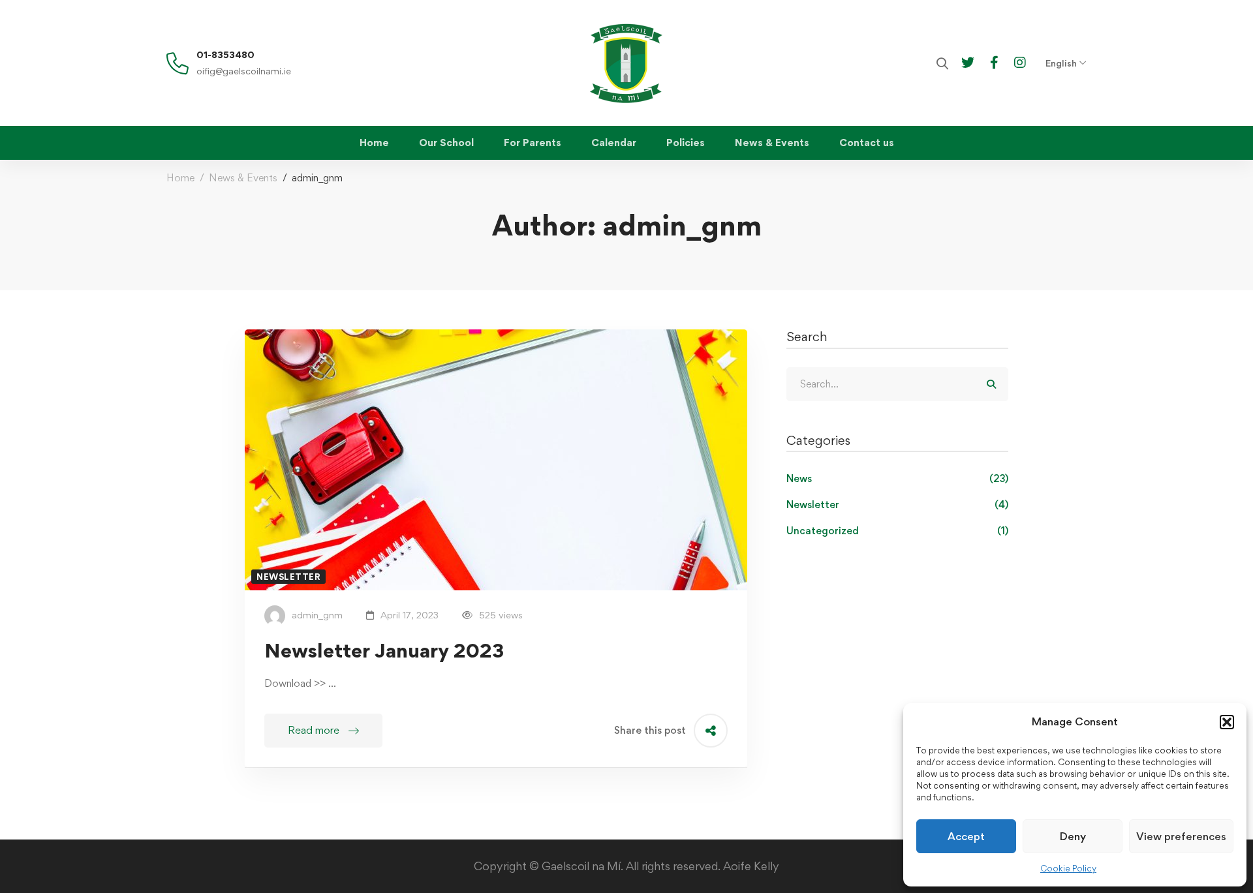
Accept (966, 836)
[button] (1226, 722)
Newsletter (897, 504)
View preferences (1181, 836)
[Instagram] (1020, 61)
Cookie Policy (1068, 868)
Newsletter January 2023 (384, 650)
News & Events (243, 178)
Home (180, 178)
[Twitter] (968, 61)
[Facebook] (994, 61)
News (897, 478)
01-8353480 (225, 54)
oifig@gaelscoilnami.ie (243, 70)
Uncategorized (897, 530)
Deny (1073, 836)
